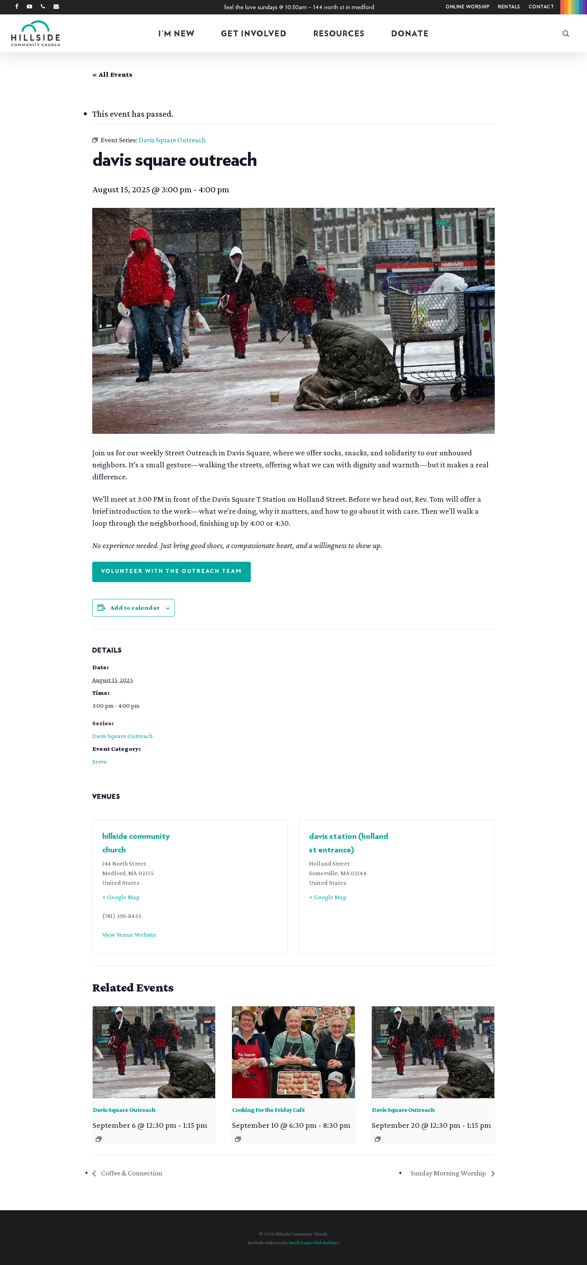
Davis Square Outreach (122, 735)
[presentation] (154, 1052)
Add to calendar (135, 607)
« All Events (112, 74)
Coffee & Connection (131, 1173)
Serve (99, 761)
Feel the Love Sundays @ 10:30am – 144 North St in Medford (299, 7)
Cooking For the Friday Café (268, 1109)
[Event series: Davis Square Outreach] (98, 1139)
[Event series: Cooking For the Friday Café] (238, 1139)
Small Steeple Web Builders (314, 1242)
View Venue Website (129, 934)
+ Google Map (121, 897)
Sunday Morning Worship (449, 1173)
